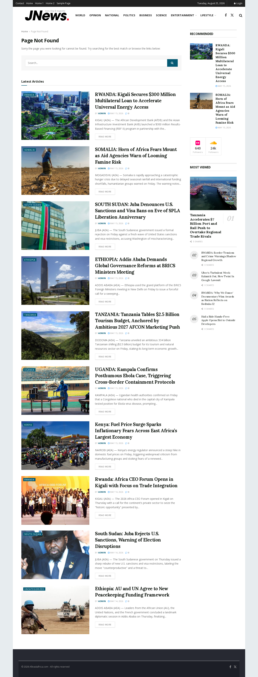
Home (29, 3)
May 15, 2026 (116, 113)
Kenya (28, 424)
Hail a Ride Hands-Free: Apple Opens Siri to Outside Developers (218, 320)
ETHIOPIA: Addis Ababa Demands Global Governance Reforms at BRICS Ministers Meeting (135, 265)
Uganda (29, 369)
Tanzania (30, 314)
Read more (107, 136)
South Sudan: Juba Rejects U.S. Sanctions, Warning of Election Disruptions (128, 540)
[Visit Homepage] (47, 15)
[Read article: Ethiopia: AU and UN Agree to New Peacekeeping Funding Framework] (55, 610)
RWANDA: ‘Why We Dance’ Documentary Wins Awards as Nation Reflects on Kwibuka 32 (217, 298)
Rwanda (29, 94)
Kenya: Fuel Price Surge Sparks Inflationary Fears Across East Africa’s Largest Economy (136, 430)
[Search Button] (240, 15)
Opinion (95, 15)
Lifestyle (206, 15)
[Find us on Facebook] (226, 15)
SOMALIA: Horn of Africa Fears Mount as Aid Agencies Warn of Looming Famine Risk (136, 155)
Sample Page (63, 3)
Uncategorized (34, 589)
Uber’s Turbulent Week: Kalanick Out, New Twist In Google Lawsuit (217, 276)
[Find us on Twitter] (232, 15)
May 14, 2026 (116, 491)
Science (161, 15)
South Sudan (32, 204)
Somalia (29, 149)
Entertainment (182, 15)
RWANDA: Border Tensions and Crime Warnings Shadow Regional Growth (218, 256)
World (80, 15)
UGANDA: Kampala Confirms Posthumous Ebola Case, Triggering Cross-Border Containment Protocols (135, 375)
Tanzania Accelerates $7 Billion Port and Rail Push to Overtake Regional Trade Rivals (205, 226)
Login (239, 3)
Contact (20, 3)
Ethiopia (29, 259)
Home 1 (39, 3)
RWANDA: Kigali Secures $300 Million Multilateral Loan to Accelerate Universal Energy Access (135, 100)
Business (145, 15)
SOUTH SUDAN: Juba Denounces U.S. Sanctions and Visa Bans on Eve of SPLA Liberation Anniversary (137, 210)
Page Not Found (39, 31)
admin (102, 113)
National (112, 15)
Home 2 (50, 3)
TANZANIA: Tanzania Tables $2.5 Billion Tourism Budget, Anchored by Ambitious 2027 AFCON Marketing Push (137, 320)
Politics (129, 15)
